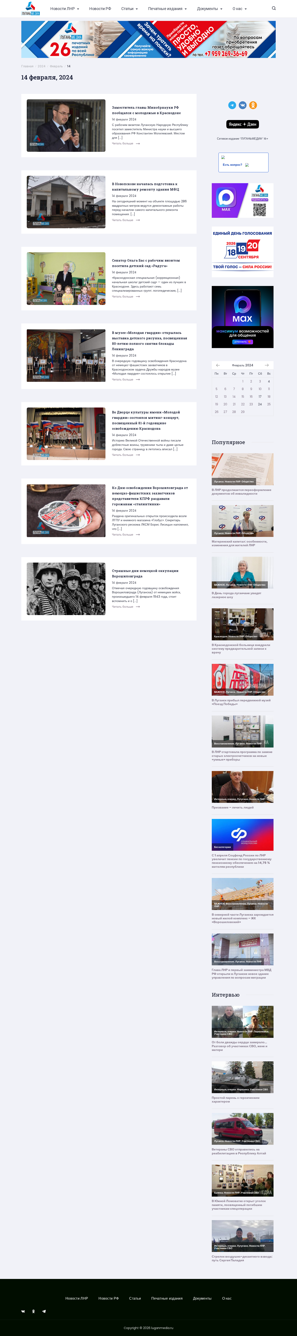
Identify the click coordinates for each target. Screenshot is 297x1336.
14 (234, 396)
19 (216, 404)
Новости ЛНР (62, 9)
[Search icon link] (274, 8)
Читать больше (122, 143)
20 (225, 404)
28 (234, 412)
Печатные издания (165, 9)
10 (260, 389)
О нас (237, 9)
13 (225, 396)
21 (234, 404)
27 (225, 412)
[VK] (23, 1311)
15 (243, 396)
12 (216, 396)
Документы (207, 9)
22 (243, 404)
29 (243, 412)
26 (217, 412)
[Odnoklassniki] (33, 1311)
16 (251, 396)
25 (269, 404)
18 (269, 396)
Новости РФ (100, 9)
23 (251, 404)
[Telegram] (44, 1311)
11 (269, 389)
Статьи (127, 9)
